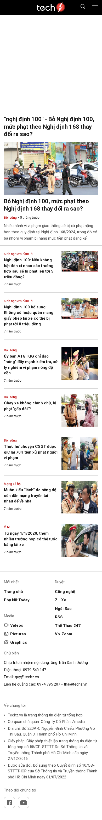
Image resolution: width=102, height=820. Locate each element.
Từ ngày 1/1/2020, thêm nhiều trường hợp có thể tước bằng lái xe (31, 539)
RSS (59, 617)
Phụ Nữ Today (17, 600)
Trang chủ (13, 591)
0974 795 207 (48, 684)
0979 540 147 (34, 670)
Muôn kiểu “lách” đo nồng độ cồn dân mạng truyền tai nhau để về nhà (30, 496)
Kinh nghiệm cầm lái (18, 254)
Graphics (18, 642)
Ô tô (7, 527)
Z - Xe (60, 600)
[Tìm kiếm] (79, 7)
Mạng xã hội (12, 484)
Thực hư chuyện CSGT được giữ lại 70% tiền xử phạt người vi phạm (31, 452)
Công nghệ (65, 591)
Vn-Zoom (63, 634)
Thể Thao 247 (68, 625)
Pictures (18, 634)
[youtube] (23, 802)
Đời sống (10, 217)
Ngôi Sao (63, 608)
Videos (16, 625)
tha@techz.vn (75, 684)
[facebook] (9, 802)
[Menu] (95, 7)
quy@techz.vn (27, 677)
